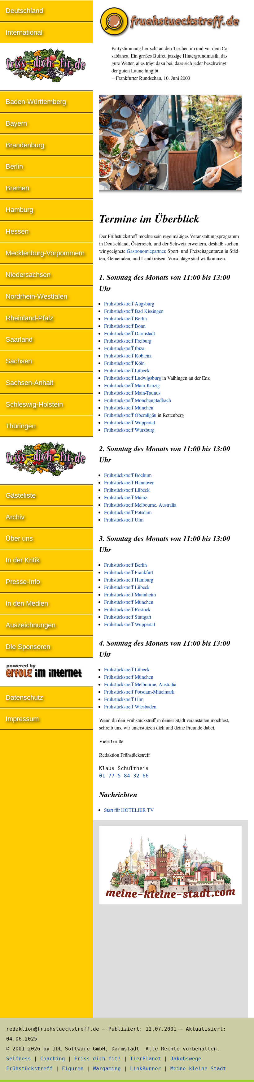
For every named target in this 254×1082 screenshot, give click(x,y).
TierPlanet (145, 1059)
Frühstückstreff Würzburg (129, 429)
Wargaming (107, 1068)
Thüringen (21, 426)
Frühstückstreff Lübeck (127, 370)
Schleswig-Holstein (34, 404)
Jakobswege (185, 1059)
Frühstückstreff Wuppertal (129, 422)
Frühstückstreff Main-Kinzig (132, 385)
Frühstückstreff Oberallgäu (130, 415)
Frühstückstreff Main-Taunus (132, 392)
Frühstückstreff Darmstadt (129, 333)
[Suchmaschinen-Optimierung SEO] (46, 672)
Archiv (15, 517)
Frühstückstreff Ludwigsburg (132, 377)
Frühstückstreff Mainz (125, 497)
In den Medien (27, 603)
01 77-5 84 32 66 (124, 776)
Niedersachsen (28, 275)
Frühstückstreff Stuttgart (127, 616)
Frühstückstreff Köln (124, 363)
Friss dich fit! (97, 1059)
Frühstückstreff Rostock (127, 609)
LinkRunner (145, 1068)
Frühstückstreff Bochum (127, 475)
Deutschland (24, 11)
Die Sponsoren (28, 647)
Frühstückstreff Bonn (125, 325)
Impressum (22, 719)
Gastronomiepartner (146, 251)
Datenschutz (24, 697)
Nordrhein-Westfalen (36, 296)
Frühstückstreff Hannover (129, 482)
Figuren (73, 1068)
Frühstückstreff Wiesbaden (130, 706)
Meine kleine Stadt (198, 1068)
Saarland (19, 339)
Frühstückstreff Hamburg (128, 579)
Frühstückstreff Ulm (123, 519)
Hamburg (19, 210)
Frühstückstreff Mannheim (130, 594)
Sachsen (19, 361)
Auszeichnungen (30, 625)
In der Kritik (23, 560)
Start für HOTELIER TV (129, 810)
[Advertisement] (170, 962)
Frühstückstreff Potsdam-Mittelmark (139, 691)
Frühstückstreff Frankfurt (128, 572)
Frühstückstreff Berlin (125, 318)
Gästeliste (21, 495)
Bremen (17, 188)
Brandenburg (25, 145)
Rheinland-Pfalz (29, 318)
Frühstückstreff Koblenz (127, 355)
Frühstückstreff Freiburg (127, 340)
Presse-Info (23, 582)
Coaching (52, 1059)
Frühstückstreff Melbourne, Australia (140, 504)
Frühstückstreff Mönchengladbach (137, 400)
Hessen (17, 231)
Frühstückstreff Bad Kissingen (134, 311)
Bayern (16, 123)
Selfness (18, 1059)
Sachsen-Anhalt (29, 383)
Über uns (19, 538)
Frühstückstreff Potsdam (127, 512)
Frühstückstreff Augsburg (129, 303)
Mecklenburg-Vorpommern (45, 253)
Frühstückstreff (29, 1068)
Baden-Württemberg (36, 102)
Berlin (14, 166)
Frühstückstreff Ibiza (124, 348)
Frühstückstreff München (128, 407)
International (24, 32)
